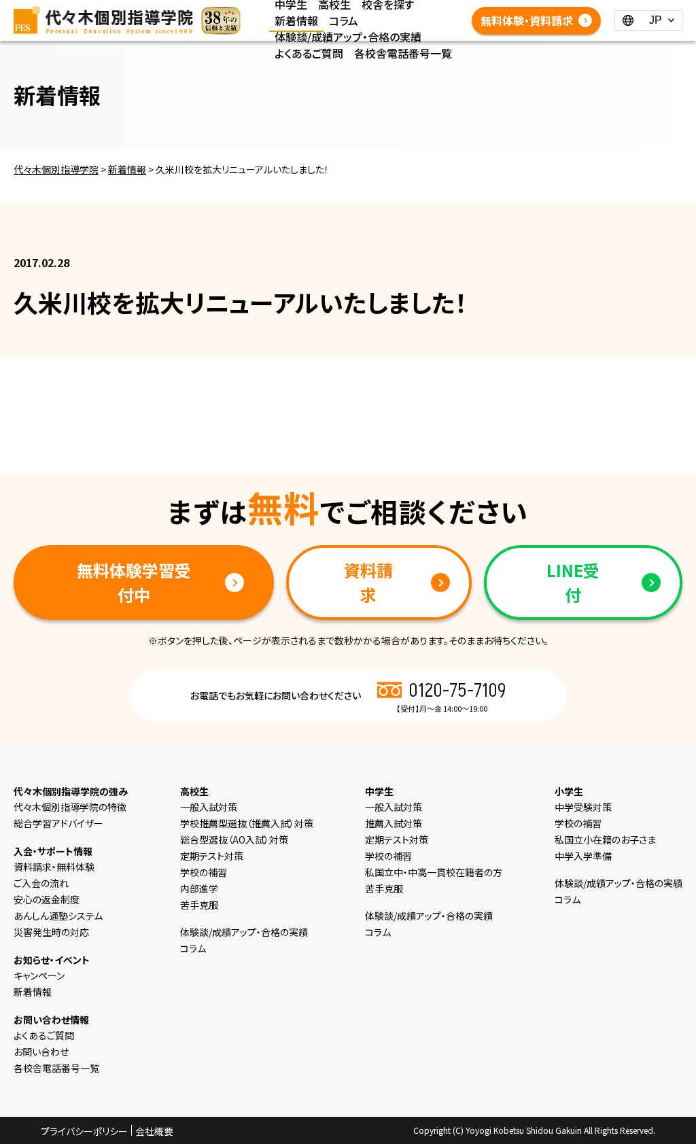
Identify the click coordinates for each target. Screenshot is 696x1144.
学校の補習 (203, 872)
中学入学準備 (583, 856)
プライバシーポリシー (84, 1131)
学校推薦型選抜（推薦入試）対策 (246, 823)
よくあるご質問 (309, 53)
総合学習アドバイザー (58, 823)
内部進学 (199, 888)
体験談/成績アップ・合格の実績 (348, 37)
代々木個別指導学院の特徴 (70, 807)
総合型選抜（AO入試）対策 (234, 839)
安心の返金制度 (47, 899)
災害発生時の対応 (51, 932)
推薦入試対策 (393, 823)
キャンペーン (39, 975)
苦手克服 (199, 905)
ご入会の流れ (41, 883)
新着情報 (296, 20)
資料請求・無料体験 (54, 866)
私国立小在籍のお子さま (605, 839)
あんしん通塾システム (58, 915)
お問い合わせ (41, 1051)
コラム (343, 20)
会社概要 (154, 1131)
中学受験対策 (583, 807)
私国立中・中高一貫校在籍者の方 (433, 872)
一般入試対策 (208, 807)
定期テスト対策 (211, 856)
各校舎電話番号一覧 (403, 53)
